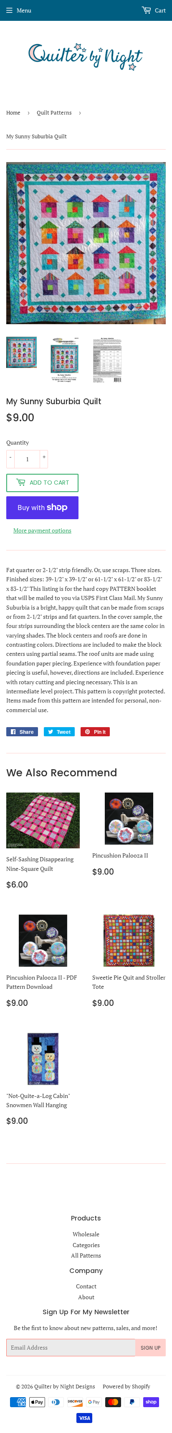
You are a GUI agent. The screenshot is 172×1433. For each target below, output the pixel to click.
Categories (86, 1245)
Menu (24, 10)
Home (13, 112)
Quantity (17, 442)
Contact (86, 1286)
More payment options (42, 530)
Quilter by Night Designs (64, 1386)
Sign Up (150, 1347)
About (86, 1297)
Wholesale (86, 1234)
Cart (160, 10)
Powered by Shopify (126, 1386)
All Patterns (86, 1255)
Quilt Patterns (54, 112)
